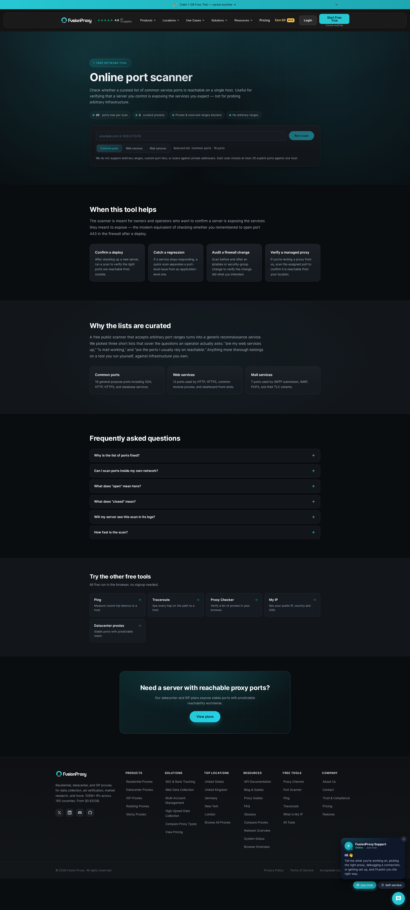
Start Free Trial (334, 18)
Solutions (217, 20)
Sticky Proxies (136, 814)
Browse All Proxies (217, 822)
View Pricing (174, 832)
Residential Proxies (139, 781)
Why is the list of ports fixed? (116, 455)
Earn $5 (284, 20)
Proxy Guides (253, 798)
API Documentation (257, 781)
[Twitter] (59, 812)
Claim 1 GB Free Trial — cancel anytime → (208, 4)
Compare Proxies (256, 822)
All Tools (289, 822)
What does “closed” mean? (115, 501)
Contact (328, 789)
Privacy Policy (274, 870)
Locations (169, 20)
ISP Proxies (134, 798)
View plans (205, 717)
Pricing (264, 20)
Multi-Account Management (175, 800)
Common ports (109, 148)
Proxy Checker (293, 781)
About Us (329, 781)
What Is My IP (293, 814)
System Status (254, 838)
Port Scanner (292, 789)
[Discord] (80, 812)
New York (211, 806)
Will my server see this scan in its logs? (124, 517)
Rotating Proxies (137, 806)
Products (146, 20)
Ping (286, 798)
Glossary (250, 814)
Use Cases (193, 20)
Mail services (158, 148)
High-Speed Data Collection (177, 813)
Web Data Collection (179, 789)
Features (329, 814)
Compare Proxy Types (181, 824)
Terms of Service (301, 870)
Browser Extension (257, 846)
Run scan (301, 135)
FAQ (247, 806)
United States (214, 781)
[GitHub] (90, 812)
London (210, 814)
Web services (134, 148)
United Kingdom (216, 789)
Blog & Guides (254, 789)
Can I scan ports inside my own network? (126, 471)
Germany (211, 798)
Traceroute (291, 806)
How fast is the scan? (111, 532)
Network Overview (257, 830)
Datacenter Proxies (139, 789)
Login (308, 20)
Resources (241, 20)
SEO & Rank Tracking (180, 781)
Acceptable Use (331, 870)
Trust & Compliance (336, 798)
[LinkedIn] (69, 812)
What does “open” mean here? (117, 486)
